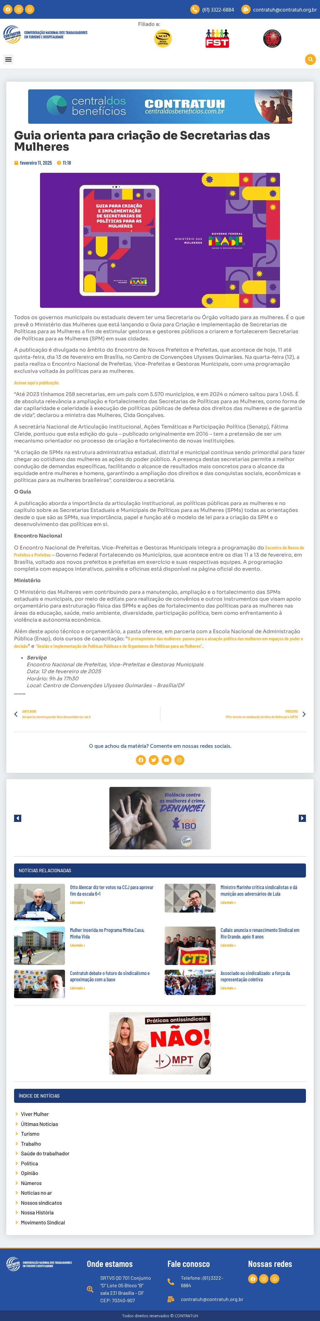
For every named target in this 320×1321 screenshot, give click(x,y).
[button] (8, 59)
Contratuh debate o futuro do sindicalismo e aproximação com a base (110, 976)
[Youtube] (167, 760)
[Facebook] (7, 9)
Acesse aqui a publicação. (36, 382)
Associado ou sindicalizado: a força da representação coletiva (255, 976)
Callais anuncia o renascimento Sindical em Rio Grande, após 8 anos (260, 933)
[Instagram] (18, 9)
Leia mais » (77, 902)
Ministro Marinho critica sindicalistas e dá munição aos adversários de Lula (259, 890)
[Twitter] (154, 760)
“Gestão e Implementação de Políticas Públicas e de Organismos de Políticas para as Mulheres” (119, 646)
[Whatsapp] (29, 9)
